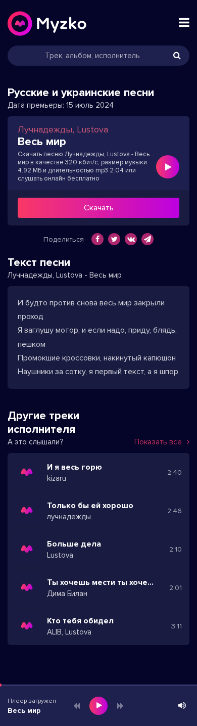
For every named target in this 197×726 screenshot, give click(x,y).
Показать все (158, 441)
